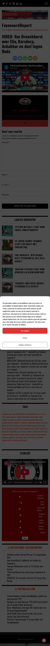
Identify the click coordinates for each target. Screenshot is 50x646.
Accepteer (25, 331)
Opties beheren (25, 345)
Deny (25, 338)
